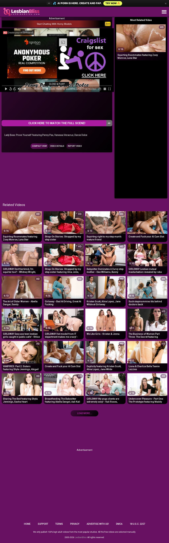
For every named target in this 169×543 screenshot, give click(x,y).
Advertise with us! (98, 524)
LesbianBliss (81, 537)
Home (27, 524)
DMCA (119, 524)
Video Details (57, 146)
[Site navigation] (164, 12)
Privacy (74, 524)
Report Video (75, 146)
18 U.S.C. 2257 (137, 524)
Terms (59, 524)
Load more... (84, 413)
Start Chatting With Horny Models (54, 24)
